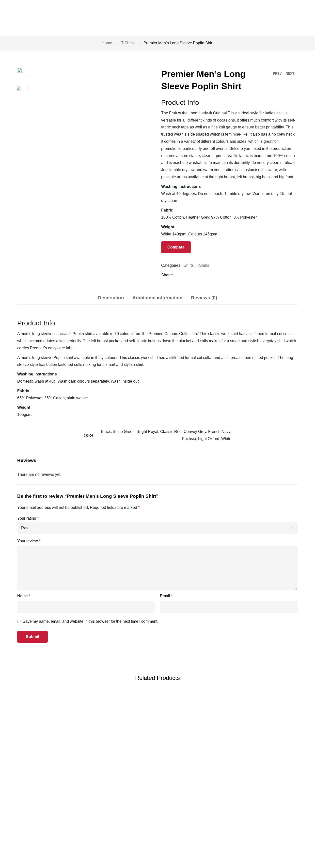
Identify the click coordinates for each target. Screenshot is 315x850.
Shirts (189, 265)
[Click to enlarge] (28, 70)
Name (23, 596)
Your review (28, 541)
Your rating (28, 518)
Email (166, 596)
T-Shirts (128, 43)
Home (107, 43)
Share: (167, 275)
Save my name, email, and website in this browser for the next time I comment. (90, 621)
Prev (277, 73)
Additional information (157, 297)
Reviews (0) (204, 297)
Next (290, 73)
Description (111, 297)
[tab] (111, 297)
